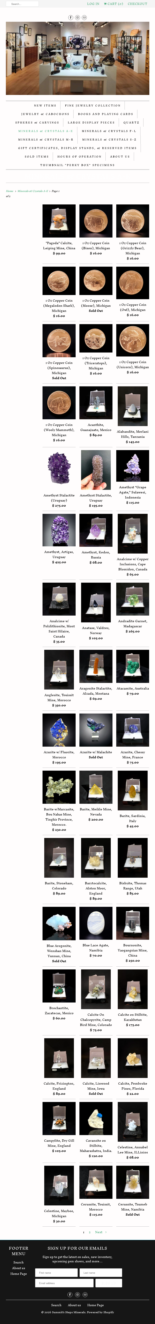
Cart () (115, 4)
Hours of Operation (79, 156)
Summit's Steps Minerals (68, 1312)
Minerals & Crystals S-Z (109, 139)
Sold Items (37, 156)
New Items (45, 105)
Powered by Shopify (100, 1312)
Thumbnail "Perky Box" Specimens (77, 165)
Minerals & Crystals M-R (46, 139)
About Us (120, 156)
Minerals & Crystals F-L (109, 131)
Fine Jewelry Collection (93, 105)
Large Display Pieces (91, 122)
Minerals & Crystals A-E (45, 131)
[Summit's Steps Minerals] (77, 59)
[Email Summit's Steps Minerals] (84, 17)
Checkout (137, 4)
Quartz (131, 122)
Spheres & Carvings (37, 122)
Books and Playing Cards (105, 114)
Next (99, 1232)
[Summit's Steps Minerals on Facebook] (70, 17)
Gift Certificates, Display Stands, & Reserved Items (77, 148)
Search (18, 1262)
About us (18, 1268)
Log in (93, 4)
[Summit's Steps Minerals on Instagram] (77, 17)
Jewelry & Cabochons (45, 114)
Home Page (18, 1273)
